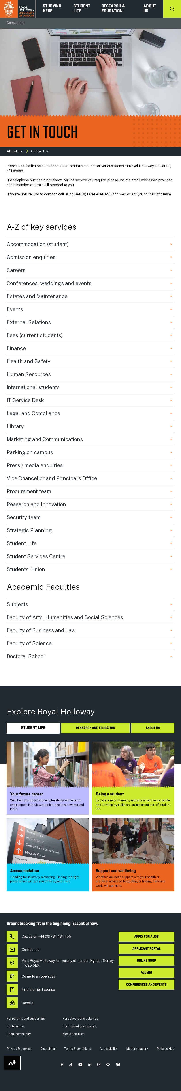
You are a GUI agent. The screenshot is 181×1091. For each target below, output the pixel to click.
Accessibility (108, 1048)
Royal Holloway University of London (18, 9)
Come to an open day (38, 976)
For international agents (79, 1026)
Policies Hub (165, 1048)
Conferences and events (146, 985)
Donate (27, 1003)
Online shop (146, 961)
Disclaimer (47, 1048)
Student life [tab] (33, 728)
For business (16, 1026)
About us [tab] (153, 728)
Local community (19, 1034)
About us (149, 8)
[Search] (172, 9)
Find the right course (38, 989)
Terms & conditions (77, 1048)
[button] (62, 1064)
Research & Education (113, 8)
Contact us (30, 950)
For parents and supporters (26, 1018)
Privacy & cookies (19, 1048)
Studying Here (52, 8)
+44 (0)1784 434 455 (93, 194)
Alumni (146, 972)
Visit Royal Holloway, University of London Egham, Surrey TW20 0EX (68, 963)
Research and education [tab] (95, 728)
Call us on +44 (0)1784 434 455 (46, 936)
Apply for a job (146, 937)
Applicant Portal (146, 949)
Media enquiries (73, 1034)
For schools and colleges (80, 1018)
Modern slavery (137, 1048)
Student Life (82, 8)
